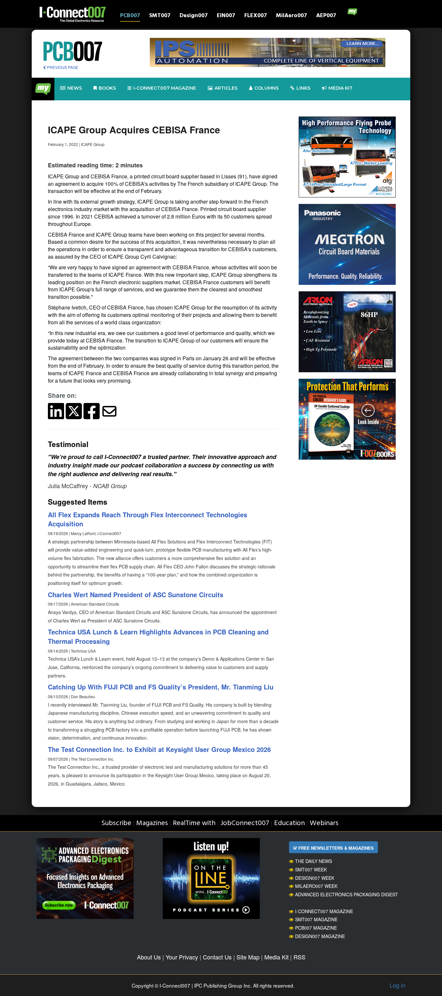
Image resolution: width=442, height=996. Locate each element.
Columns (266, 88)
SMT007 (160, 16)
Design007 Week (314, 878)
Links (303, 88)
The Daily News (313, 861)
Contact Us (217, 957)
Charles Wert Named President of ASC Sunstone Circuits (135, 594)
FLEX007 (255, 16)
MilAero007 (291, 16)
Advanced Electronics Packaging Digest (346, 894)
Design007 (194, 16)
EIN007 (226, 16)
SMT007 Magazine (316, 919)
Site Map (248, 957)
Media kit (340, 88)
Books (107, 88)
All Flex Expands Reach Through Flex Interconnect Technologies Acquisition (147, 519)
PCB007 (130, 16)
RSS (299, 957)
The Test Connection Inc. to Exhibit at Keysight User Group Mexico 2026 (159, 749)
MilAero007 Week (316, 886)
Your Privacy (182, 957)
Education (289, 823)
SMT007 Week (311, 869)
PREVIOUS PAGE (62, 67)
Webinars (324, 823)
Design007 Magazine (320, 936)
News (74, 88)
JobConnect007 (244, 823)
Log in (397, 985)
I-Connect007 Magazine (164, 88)
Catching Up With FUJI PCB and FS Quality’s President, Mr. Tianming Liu (160, 686)
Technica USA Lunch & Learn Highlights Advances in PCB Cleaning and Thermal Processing (158, 636)
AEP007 (326, 16)
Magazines (152, 823)
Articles (226, 88)
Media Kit (276, 957)
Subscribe (116, 823)
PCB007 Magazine (316, 927)
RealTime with (194, 823)
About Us (149, 957)
